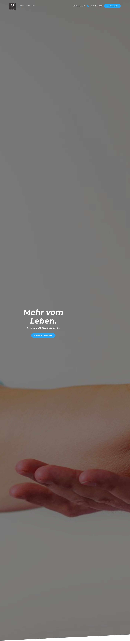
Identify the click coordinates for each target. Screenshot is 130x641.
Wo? (34, 5)
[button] (43, 335)
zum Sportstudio (112, 6)
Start (22, 5)
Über (28, 5)
